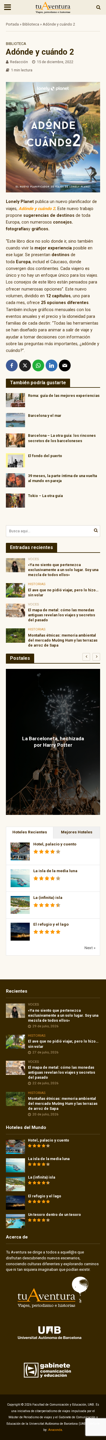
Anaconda (55, 1430)
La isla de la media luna (55, 871)
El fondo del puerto (45, 456)
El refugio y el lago (51, 924)
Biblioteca (30, 24)
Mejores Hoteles (76, 832)
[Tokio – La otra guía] (15, 500)
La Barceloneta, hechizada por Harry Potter (53, 742)
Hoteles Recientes (29, 832)
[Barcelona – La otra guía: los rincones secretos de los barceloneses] (15, 440)
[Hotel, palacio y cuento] (15, 1146)
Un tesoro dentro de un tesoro (54, 1214)
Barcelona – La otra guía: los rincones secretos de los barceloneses (62, 438)
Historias (36, 584)
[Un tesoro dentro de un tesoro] (15, 1221)
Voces (33, 559)
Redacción (19, 62)
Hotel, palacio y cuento (54, 844)
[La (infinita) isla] (15, 1183)
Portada (12, 24)
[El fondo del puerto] (15, 460)
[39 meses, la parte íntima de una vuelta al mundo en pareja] (15, 480)
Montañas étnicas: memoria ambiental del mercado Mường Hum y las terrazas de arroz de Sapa (62, 640)
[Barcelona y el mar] (15, 419)
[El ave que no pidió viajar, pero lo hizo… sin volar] (15, 590)
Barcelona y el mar (44, 415)
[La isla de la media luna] (15, 1165)
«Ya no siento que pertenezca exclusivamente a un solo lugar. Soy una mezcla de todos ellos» (63, 570)
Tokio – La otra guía (45, 496)
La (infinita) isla (47, 897)
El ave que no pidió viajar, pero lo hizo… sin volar (63, 592)
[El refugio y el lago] (15, 1202)
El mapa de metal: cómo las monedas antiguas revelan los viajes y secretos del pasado (61, 615)
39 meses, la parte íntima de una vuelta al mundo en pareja (62, 478)
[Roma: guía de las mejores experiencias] (15, 399)
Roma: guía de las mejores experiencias (64, 395)
